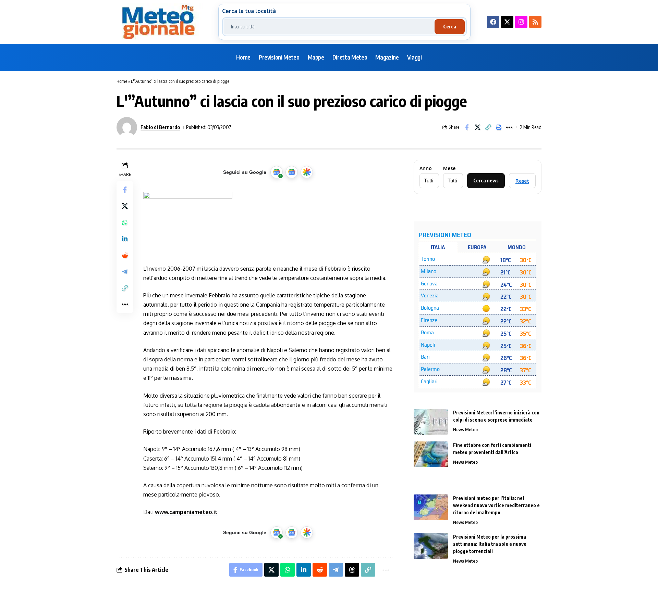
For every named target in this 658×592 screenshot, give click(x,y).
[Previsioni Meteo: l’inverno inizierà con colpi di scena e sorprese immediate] (431, 422)
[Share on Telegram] (125, 271)
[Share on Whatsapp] (125, 222)
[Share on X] (477, 127)
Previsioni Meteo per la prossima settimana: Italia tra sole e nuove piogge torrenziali (489, 544)
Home (122, 81)
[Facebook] (493, 22)
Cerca (449, 26)
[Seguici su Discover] (307, 172)
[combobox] (329, 26)
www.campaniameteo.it (186, 512)
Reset (522, 181)
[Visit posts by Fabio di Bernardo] (127, 127)
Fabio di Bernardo (160, 127)
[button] (488, 127)
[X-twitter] (507, 22)
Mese (449, 168)
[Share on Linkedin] (125, 238)
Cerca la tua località (249, 11)
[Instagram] (521, 22)
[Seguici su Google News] (291, 172)
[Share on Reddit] (125, 255)
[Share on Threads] (352, 570)
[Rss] (535, 22)
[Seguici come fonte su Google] (276, 172)
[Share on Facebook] (467, 127)
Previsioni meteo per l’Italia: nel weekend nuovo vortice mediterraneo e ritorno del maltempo (496, 505)
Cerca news (486, 180)
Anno (425, 168)
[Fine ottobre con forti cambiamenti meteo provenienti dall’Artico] (431, 454)
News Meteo (465, 429)
